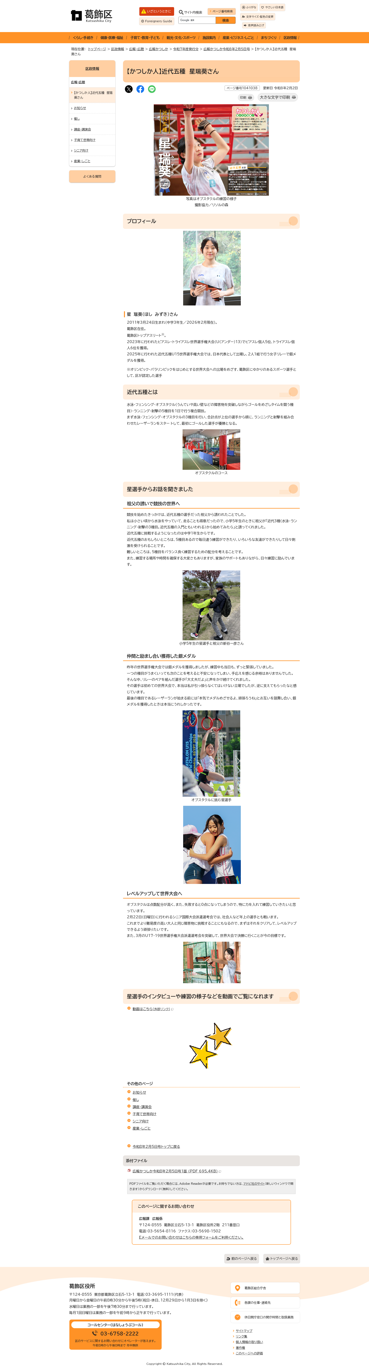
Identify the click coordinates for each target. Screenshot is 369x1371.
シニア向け (141, 1121)
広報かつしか (158, 49)
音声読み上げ (256, 25)
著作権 (240, 1347)
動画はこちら (151, 1009)
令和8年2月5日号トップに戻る (156, 1146)
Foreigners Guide (158, 21)
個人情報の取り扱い (249, 1342)
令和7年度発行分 (186, 49)
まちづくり (268, 37)
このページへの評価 (249, 1353)
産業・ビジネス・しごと (238, 37)
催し (136, 1099)
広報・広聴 (136, 49)
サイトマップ (244, 1330)
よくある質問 (92, 176)
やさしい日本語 (274, 7)
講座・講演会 (142, 1107)
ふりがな (251, 7)
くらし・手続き (83, 37)
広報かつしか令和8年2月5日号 (227, 49)
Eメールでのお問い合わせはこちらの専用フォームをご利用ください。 (191, 1237)
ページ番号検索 (223, 11)
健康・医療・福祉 (112, 37)
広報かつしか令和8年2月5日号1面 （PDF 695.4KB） (175, 1171)
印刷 (243, 97)
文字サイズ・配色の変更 (259, 16)
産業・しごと (142, 1128)
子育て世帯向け (144, 1114)
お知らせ (139, 1092)
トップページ (97, 49)
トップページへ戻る (284, 1258)
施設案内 (209, 37)
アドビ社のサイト (254, 1183)
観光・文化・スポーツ (181, 37)
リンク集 (241, 1336)
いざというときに (159, 11)
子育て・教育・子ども (145, 37)
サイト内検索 (193, 12)
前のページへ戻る (244, 1258)
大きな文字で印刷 (275, 97)
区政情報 (290, 37)
